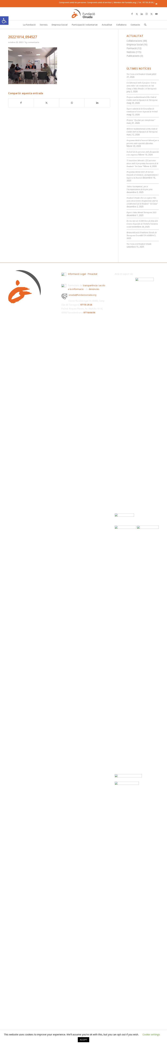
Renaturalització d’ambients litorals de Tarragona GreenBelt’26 (142, 234)
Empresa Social (135, 44)
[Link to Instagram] (146, 13)
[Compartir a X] (46, 102)
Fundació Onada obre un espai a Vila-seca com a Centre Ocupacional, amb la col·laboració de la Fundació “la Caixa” (142, 200)
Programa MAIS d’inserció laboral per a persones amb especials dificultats (143, 142)
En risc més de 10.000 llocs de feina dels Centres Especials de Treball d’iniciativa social (142, 223)
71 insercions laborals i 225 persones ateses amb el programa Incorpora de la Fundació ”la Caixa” (142, 163)
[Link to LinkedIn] (141, 13)
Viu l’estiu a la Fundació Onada (139, 74)
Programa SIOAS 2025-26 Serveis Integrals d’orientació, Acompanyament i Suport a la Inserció (142, 174)
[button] (4, 20)
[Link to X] (136, 13)
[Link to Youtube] (156, 13)
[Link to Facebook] (131, 13)
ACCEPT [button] (83, 1039)
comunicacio (33, 42)
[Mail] (156, 3)
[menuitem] (29, 25)
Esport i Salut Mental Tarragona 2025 (141, 212)
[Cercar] (144, 25)
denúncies (94, 289)
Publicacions (133, 55)
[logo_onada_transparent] (83, 13)
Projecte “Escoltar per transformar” (141, 120)
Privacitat (92, 273)
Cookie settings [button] (151, 1034)
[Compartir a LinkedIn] (97, 102)
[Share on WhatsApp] (71, 102)
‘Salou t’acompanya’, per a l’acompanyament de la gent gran (139, 188)
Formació (132, 48)
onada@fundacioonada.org (82, 294)
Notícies (131, 52)
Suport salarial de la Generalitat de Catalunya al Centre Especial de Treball (142, 110)
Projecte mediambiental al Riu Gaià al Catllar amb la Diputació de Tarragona (142, 98)
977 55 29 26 (148, 2)
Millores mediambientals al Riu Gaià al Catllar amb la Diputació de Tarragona (142, 130)
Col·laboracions (134, 40)
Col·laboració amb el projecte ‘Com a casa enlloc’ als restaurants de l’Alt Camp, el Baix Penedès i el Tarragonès (142, 85)
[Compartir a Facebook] (21, 102)
